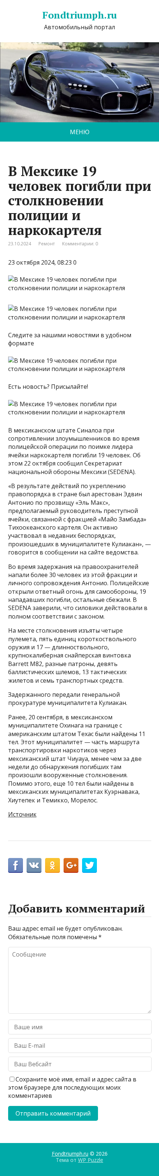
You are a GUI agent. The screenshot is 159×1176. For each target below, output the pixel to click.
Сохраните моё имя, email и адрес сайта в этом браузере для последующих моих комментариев (72, 1087)
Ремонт (46, 244)
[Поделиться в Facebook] (15, 865)
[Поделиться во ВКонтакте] (34, 865)
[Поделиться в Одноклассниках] (52, 865)
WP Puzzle (90, 1159)
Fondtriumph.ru (79, 15)
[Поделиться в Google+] (71, 865)
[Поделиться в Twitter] (89, 865)
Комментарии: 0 (80, 244)
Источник (22, 814)
